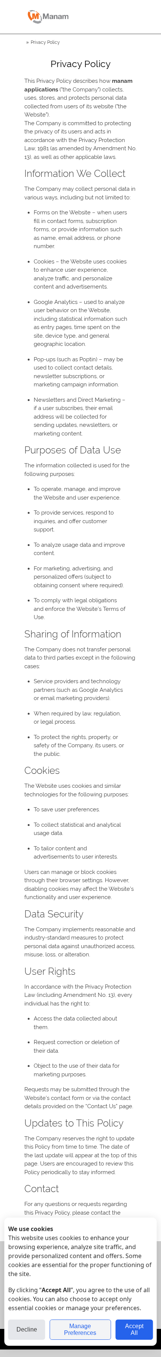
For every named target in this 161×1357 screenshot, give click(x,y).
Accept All (134, 1329)
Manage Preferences (80, 1329)
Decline (26, 1329)
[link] (48, 17)
